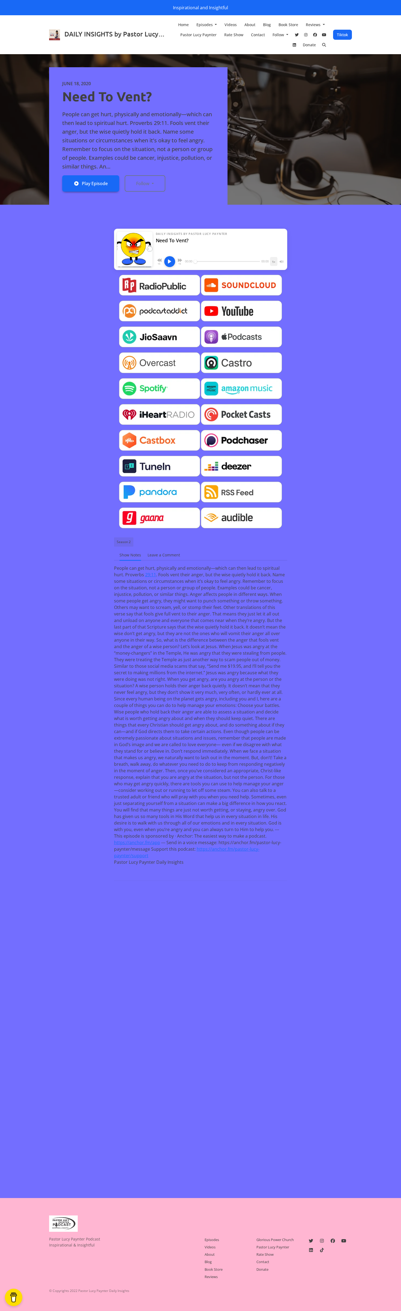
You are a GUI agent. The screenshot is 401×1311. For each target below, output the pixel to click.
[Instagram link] (306, 35)
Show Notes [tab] (130, 555)
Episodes (205, 24)
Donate (309, 44)
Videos (231, 24)
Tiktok (342, 34)
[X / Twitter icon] (311, 1240)
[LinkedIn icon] (311, 1250)
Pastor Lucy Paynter (198, 34)
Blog (267, 24)
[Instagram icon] (322, 1240)
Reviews (314, 24)
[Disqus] (200, 955)
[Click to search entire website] (324, 45)
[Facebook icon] (333, 1240)
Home (183, 24)
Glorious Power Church (275, 1239)
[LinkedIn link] (294, 45)
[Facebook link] (315, 35)
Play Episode (95, 183)
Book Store (288, 24)
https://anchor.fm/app (137, 843)
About (249, 24)
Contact (258, 34)
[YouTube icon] (343, 1240)
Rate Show (233, 34)
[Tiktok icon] (322, 1250)
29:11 (150, 575)
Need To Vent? (107, 96)
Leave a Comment (164, 555)
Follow (279, 34)
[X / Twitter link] (296, 35)
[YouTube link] (324, 35)
